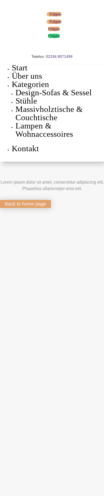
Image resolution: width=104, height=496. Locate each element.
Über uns (27, 76)
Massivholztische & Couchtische (49, 113)
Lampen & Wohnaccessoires (44, 130)
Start (19, 67)
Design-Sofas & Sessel (53, 92)
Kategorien (30, 84)
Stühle (26, 100)
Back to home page (25, 204)
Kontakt (25, 148)
